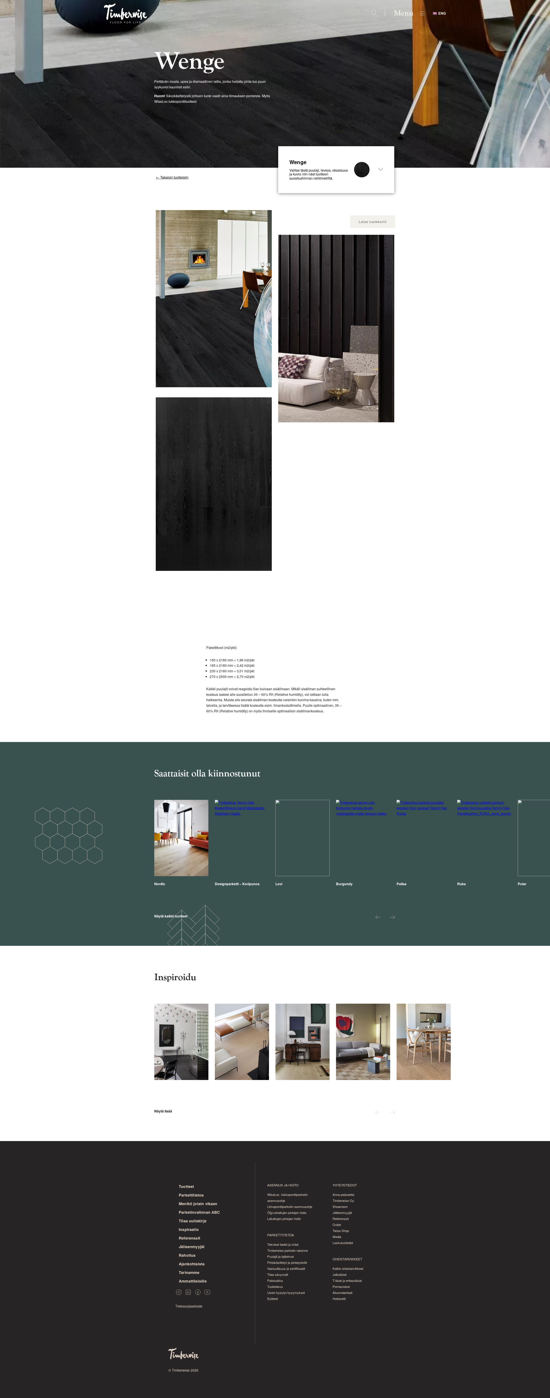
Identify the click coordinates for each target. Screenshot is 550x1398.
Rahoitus (187, 1255)
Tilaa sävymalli (277, 1274)
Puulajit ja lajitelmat (280, 1256)
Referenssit (189, 1238)
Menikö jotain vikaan (198, 1203)
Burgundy (344, 883)
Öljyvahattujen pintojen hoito (286, 1212)
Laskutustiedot (343, 1242)
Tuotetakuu (275, 1286)
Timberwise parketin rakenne (287, 1250)
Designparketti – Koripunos (237, 883)
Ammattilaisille (193, 1281)
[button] (377, 918)
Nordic (159, 883)
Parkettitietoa (191, 1195)
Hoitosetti (339, 1298)
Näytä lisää (163, 1111)
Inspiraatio (189, 1229)
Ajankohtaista (192, 1264)
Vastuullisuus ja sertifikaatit (286, 1268)
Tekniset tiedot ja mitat (282, 1244)
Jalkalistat (340, 1274)
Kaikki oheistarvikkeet (348, 1268)
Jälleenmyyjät (192, 1246)
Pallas (401, 883)
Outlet (337, 1224)
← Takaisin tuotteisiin (172, 177)
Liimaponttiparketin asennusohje (289, 1206)
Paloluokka (275, 1280)
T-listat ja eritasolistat (347, 1280)
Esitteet (272, 1298)
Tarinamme (189, 1272)
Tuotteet (186, 1186)
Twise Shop (341, 1230)
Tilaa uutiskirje (192, 1221)
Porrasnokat (341, 1286)
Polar (522, 883)
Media (337, 1236)
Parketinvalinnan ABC (199, 1212)
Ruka (461, 883)
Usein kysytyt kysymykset (286, 1292)
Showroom (340, 1206)
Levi (278, 883)
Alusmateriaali (342, 1292)
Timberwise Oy (343, 1200)
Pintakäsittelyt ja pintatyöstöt (287, 1262)
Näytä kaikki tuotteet (170, 916)
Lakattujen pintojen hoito (284, 1218)
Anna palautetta (343, 1194)
